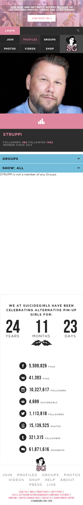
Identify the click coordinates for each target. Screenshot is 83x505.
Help (50, 480)
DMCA (32, 491)
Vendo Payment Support (64, 497)
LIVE (51, 484)
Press (35, 484)
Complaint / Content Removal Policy (24, 497)
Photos (10, 48)
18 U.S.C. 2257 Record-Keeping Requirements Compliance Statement (41, 494)
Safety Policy (56, 491)
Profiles (30, 39)
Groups (50, 39)
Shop (50, 48)
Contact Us (47, 497)
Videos (30, 48)
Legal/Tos (23, 491)
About (67, 480)
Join (10, 39)
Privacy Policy (42, 491)
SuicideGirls (72, 39)
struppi (12, 134)
